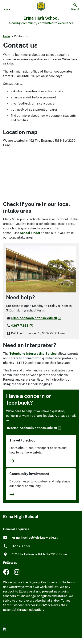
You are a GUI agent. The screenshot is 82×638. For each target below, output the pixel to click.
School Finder (30, 233)
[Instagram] (17, 574)
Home (6, 36)
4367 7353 (22, 325)
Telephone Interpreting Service (33, 353)
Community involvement (29, 474)
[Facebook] (6, 574)
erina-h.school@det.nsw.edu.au (36, 318)
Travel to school (23, 440)
